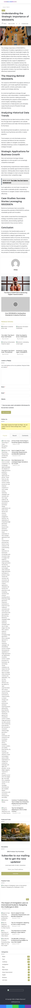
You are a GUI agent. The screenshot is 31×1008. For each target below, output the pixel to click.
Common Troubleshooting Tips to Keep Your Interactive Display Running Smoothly (20, 801)
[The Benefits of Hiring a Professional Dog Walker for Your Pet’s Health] (5, 942)
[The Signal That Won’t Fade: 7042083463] (8, 345)
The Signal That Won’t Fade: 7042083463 (7, 351)
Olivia (15, 270)
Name (3, 387)
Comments (25, 435)
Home (4, 7)
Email (3, 393)
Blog (3, 967)
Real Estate (5, 969)
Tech (3, 959)
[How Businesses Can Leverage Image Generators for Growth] (6, 628)
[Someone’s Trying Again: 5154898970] (23, 345)
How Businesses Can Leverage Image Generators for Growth (20, 461)
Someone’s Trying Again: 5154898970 (21, 351)
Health (4, 974)
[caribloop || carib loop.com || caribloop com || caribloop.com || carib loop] (10, 1)
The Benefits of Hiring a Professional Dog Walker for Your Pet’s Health (19, 940)
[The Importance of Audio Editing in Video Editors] (5, 933)
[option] (15, 832)
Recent (15, 435)
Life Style (4, 980)
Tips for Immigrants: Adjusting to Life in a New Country (19, 809)
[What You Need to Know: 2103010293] (23, 330)
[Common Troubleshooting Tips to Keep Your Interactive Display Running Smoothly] (6, 802)
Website (3, 399)
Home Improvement (7, 972)
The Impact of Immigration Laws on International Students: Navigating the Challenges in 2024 (14, 905)
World (8, 7)
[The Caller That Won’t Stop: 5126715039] (8, 330)
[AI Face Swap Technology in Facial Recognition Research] (6, 444)
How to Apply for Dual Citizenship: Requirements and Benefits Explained (19, 452)
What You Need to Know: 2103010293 (21, 335)
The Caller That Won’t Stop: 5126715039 (7, 335)
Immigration (5, 964)
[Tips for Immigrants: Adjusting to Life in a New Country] (6, 810)
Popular (5, 435)
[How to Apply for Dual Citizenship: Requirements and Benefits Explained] (6, 454)
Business (4, 977)
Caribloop (4, 961)
